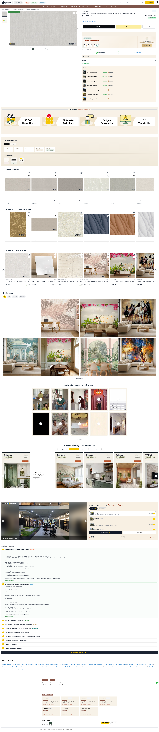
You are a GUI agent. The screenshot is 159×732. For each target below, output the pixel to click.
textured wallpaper (54, 664)
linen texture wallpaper (75, 664)
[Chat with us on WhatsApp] (157, 682)
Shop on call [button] (150, 2)
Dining (9, 296)
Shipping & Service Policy (70, 729)
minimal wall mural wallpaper (31, 664)
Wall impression (16, 664)
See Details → (51, 704)
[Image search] (142, 2)
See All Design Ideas (79, 378)
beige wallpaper (16, 666)
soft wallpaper (78, 666)
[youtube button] (47, 724)
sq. (146, 664)
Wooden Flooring (62, 684)
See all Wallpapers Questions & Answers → (79, 652)
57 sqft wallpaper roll (61, 666)
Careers (43, 686)
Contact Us (44, 684)
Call (51, 722)
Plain (22, 664)
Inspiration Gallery (54, 689)
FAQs (43, 691)
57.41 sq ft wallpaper (6, 666)
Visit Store (128, 26)
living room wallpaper (7, 669)
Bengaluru (93, 508)
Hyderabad (102, 508)
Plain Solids (13, 9)
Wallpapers (7, 9)
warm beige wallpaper (35, 669)
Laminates (61, 682)
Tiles (51, 682)
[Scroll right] (156, 476)
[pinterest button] (51, 724)
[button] (6, 2)
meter (117, 666)
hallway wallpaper (17, 669)
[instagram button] (44, 724)
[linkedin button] (42, 724)
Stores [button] (27, 2)
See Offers (147, 45)
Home (2, 9)
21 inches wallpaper (130, 664)
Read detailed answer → (9, 580)
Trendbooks (74, 449)
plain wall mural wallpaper (30, 666)
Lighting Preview (50, 49)
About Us (43, 682)
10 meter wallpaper (50, 666)
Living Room (15, 296)
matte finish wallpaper (44, 664)
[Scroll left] (3, 476)
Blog (42, 689)
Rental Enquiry (113, 722)
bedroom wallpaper (87, 666)
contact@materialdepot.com (60, 722)
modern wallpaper (41, 666)
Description (13, 144)
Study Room (22, 296)
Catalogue (84, 449)
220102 (4, 664)
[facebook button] (49, 724)
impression (150, 664)
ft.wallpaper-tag (70, 666)
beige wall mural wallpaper (87, 664)
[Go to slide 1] (4, 14)
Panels (60, 686)
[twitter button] (46, 724)
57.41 (22, 666)
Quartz (51, 686)
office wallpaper (151, 666)
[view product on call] (148, 27)
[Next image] (86, 521)
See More (79, 439)
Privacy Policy (50, 729)
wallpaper (66, 664)
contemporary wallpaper (109, 666)
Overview (7, 144)
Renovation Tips (95, 449)
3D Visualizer (42, 2)
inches (61, 664)
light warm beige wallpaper (141, 666)
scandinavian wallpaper (109, 664)
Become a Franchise (105, 722)
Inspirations (34, 2)
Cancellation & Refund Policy (59, 729)
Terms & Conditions (43, 729)
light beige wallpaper (120, 664)
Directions (105, 72)
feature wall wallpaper (98, 666)
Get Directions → (45, 704)
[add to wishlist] (77, 13)
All (4, 296)
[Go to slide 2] (4, 20)
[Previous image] (3, 521)
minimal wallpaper (140, 664)
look (121, 666)
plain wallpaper (25, 669)
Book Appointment (105, 532)
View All (36, 478)
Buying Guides (63, 449)
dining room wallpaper (129, 666)
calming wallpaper (98, 664)
